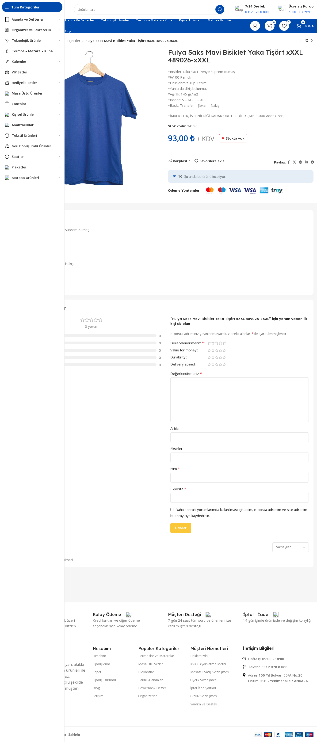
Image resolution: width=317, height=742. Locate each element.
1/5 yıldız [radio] (209, 343)
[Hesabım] (255, 25)
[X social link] (294, 162)
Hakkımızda (199, 656)
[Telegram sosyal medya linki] (312, 162)
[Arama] (219, 9)
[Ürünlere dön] (306, 41)
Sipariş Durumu (104, 680)
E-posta (178, 488)
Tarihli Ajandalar (150, 680)
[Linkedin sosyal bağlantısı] (306, 162)
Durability (178, 357)
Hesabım (99, 656)
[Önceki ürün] (300, 41)
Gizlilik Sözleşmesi (204, 696)
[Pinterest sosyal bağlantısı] (301, 162)
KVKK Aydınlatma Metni (208, 664)
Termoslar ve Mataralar (156, 656)
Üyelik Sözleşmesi (203, 680)
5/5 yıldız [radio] (224, 343)
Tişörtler (73, 40)
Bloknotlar (146, 672)
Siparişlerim (101, 664)
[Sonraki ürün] (312, 41)
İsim (175, 468)
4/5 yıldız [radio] (220, 343)
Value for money (183, 350)
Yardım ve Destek (203, 704)
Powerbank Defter (152, 688)
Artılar (175, 428)
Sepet (97, 672)
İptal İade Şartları (203, 688)
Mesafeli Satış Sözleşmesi (209, 672)
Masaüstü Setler (150, 664)
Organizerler (147, 696)
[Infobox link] (112, 614)
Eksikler (176, 448)
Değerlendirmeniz (186, 373)
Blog (96, 688)
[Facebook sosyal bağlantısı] (288, 162)
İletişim (98, 696)
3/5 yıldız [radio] (217, 343)
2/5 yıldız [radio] (213, 343)
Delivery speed (182, 364)
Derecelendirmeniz (187, 343)
